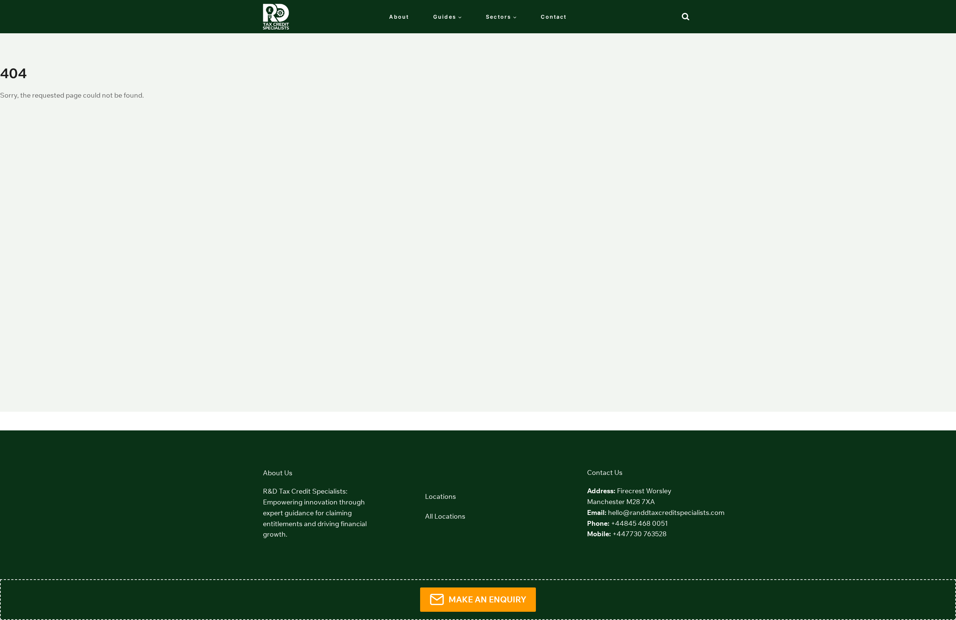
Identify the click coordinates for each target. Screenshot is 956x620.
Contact (554, 16)
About (399, 16)
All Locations (445, 516)
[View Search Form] (685, 16)
